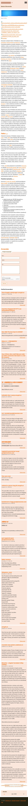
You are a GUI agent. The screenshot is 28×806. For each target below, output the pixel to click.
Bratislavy (19, 171)
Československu (17, 169)
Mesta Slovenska (6, 6)
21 (21, 786)
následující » (24, 785)
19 (17, 786)
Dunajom (3, 103)
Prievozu (15, 176)
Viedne (24, 66)
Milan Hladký (4, 183)
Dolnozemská (9, 42)
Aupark (7, 115)
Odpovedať (22, 305)
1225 (2, 137)
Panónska (3, 42)
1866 (8, 137)
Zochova (3, 116)
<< (4, 794)
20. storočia (11, 55)
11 (20, 784)
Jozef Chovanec (5, 237)
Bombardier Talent (14, 68)
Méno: (3, 255)
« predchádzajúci (5, 785)
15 (9, 786)
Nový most (10, 116)
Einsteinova (17, 42)
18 (15, 786)
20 (19, 786)
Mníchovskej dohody (11, 167)
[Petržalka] (4, 38)
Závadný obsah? (16, 800)
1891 (10, 145)
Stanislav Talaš (13, 237)
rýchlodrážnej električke (6, 84)
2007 (4, 86)
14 (7, 786)
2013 (10, 60)
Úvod (2, 18)
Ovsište (20, 174)
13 (5, 786)
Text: (2, 264)
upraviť (7, 133)
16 (11, 786)
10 (18, 784)
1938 (5, 165)
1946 (2, 171)
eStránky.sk (8, 800)
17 (13, 786)
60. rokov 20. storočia (10, 181)
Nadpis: (3, 260)
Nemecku (24, 165)
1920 (11, 139)
